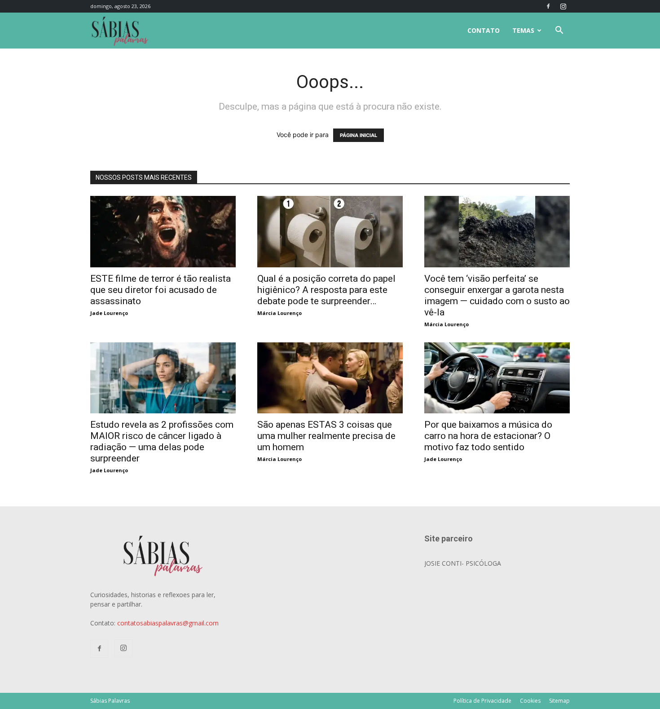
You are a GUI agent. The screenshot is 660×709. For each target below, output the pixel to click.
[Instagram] (563, 6)
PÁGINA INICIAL (358, 135)
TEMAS (523, 30)
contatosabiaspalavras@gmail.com (168, 623)
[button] (559, 31)
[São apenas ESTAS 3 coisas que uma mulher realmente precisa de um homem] (330, 347)
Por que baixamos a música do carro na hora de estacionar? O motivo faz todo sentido (488, 435)
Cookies (530, 701)
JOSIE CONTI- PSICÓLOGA (462, 563)
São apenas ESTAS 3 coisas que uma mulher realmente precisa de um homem (326, 435)
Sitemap (559, 701)
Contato (483, 30)
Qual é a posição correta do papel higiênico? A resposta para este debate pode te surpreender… (326, 289)
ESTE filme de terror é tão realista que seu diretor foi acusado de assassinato (160, 289)
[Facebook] (548, 6)
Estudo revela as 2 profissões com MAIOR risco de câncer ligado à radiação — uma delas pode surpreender (161, 441)
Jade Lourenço (109, 313)
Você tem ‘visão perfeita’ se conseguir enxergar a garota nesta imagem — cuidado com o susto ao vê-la (497, 295)
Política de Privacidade (482, 701)
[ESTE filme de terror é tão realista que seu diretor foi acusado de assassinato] (163, 200)
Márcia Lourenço (279, 313)
